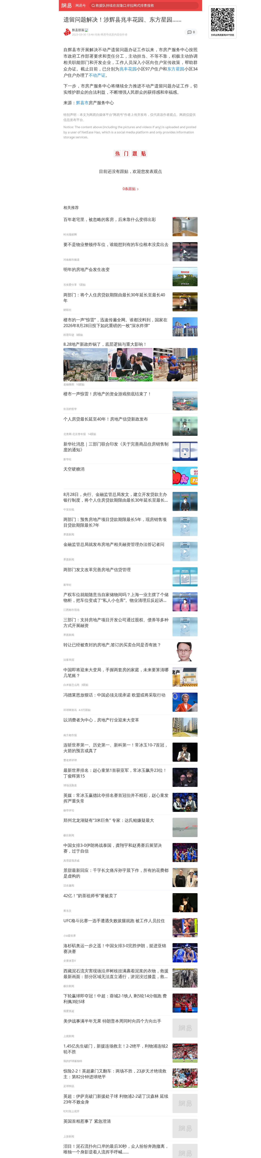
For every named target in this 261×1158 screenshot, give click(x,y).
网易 (66, 5)
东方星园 (175, 69)
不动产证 (97, 75)
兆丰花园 (128, 69)
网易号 (80, 5)
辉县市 (82, 102)
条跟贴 (130, 188)
